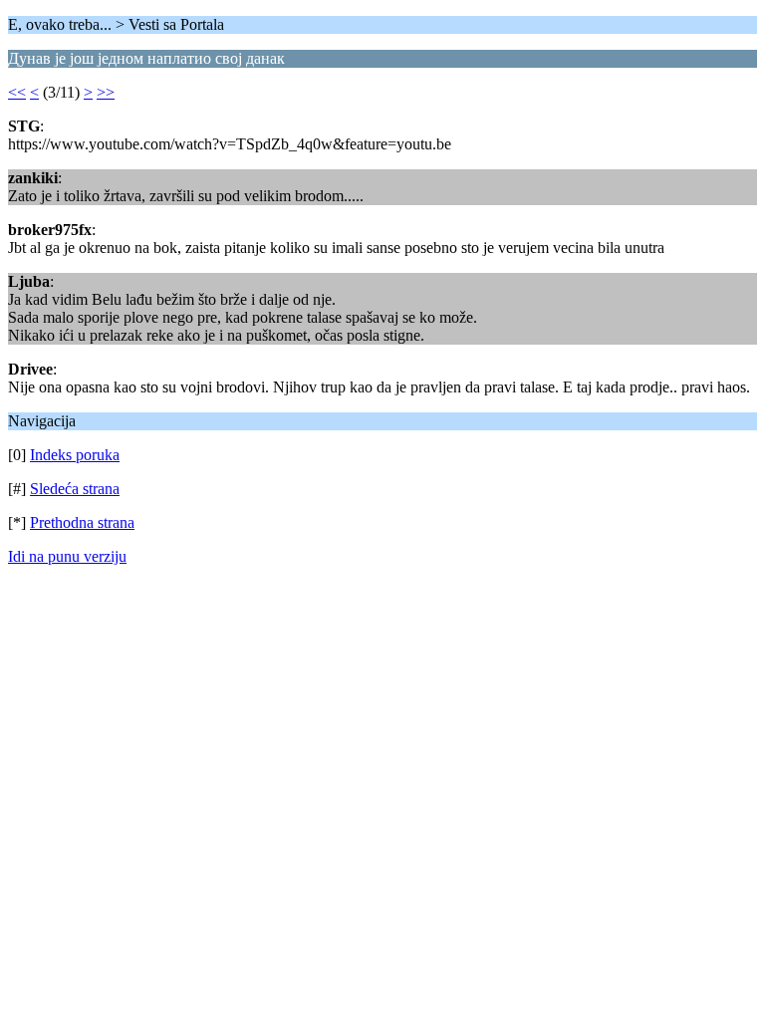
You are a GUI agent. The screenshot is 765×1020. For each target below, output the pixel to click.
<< (17, 92)
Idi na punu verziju (67, 556)
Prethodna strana (82, 522)
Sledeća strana (75, 488)
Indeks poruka (75, 454)
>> (106, 92)
